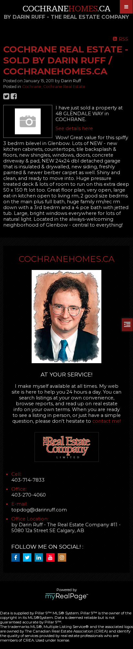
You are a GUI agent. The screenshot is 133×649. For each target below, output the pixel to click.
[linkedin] (40, 558)
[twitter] (29, 558)
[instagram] (63, 558)
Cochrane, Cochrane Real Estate (53, 86)
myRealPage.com (66, 596)
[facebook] (17, 558)
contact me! (106, 421)
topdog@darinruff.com (39, 510)
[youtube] (52, 558)
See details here (74, 128)
